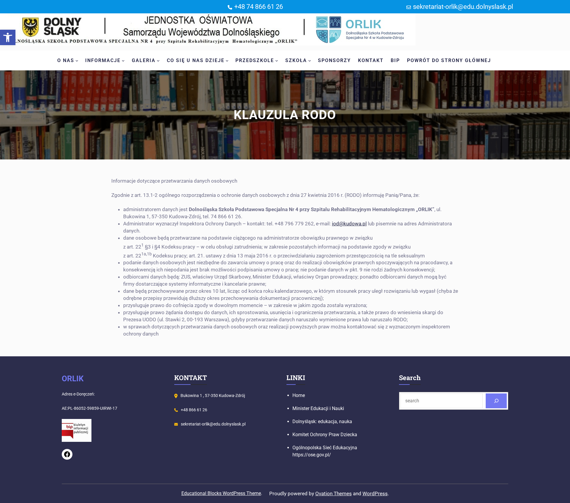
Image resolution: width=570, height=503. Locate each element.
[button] (7, 37)
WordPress (375, 493)
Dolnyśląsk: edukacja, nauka (322, 421)
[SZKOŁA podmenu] (309, 60)
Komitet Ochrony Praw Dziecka (324, 434)
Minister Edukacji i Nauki (318, 408)
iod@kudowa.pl (349, 224)
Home (298, 395)
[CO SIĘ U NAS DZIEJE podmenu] (227, 60)
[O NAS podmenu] (76, 60)
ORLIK (73, 378)
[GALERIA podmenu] (158, 60)
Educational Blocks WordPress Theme (221, 493)
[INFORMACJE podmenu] (123, 60)
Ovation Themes (333, 493)
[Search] (496, 400)
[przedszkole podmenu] (276, 60)
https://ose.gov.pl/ (311, 455)
